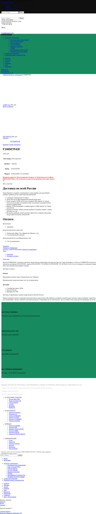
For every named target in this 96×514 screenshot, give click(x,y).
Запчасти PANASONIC (16, 429)
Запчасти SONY (14, 417)
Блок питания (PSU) (16, 41)
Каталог (11, 445)
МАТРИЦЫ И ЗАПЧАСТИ (19, 50)
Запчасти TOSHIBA (15, 419)
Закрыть (2, 502)
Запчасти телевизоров (15, 75)
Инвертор (12, 407)
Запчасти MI (13, 427)
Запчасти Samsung (15, 412)
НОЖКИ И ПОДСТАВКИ (18, 51)
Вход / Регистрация (10, 497)
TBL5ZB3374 (7, 136)
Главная (5, 75)
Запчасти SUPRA (14, 421)
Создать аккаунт (5, 511)
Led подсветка (13, 402)
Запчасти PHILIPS (15, 416)
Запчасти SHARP (14, 425)
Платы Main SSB (14, 399)
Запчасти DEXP (14, 432)
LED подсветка (15, 43)
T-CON (11, 404)
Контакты (12, 447)
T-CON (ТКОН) (15, 45)
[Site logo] (13, 16)
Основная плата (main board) (19, 40)
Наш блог (12, 442)
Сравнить (7, 495)
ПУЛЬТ (12, 48)
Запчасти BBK (13, 431)
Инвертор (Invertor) (16, 46)
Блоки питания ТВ (15, 401)
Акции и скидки (14, 443)
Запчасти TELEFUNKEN (17, 434)
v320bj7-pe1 (7, 105)
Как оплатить (13, 448)
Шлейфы (12, 406)
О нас (11, 440)
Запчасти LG (13, 414)
